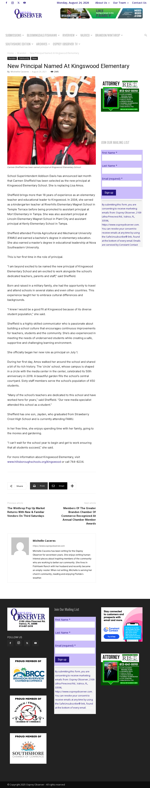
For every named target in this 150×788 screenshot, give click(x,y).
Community (24, 58)
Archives (41, 44)
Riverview (69, 35)
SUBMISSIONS (13, 35)
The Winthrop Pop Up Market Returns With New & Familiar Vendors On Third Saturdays (26, 512)
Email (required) (112, 178)
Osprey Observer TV (65, 44)
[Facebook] (6, 2)
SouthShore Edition (18, 44)
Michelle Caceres (20, 71)
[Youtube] (24, 2)
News (34, 58)
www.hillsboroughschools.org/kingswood (34, 461)
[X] (18, 2)
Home (10, 53)
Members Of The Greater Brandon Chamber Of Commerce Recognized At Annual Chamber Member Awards (78, 516)
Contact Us (139, 2)
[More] (72, 486)
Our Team (119, 2)
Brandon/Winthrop (107, 35)
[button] (145, 35)
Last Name (109, 165)
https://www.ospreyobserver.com (49, 546)
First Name (109, 152)
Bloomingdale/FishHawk (42, 35)
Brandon (21, 53)
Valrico (85, 35)
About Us (101, 2)
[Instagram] (12, 2)
